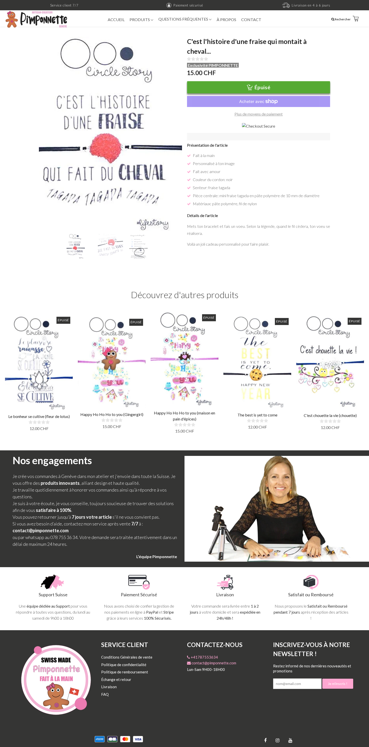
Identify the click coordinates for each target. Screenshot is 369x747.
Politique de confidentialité (123, 664)
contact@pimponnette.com (213, 663)
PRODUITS (140, 19)
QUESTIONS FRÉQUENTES (183, 19)
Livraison (109, 686)
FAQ (105, 694)
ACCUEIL (116, 19)
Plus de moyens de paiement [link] (258, 114)
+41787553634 (204, 657)
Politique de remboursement (124, 672)
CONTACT (251, 19)
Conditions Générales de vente (126, 657)
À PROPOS (226, 19)
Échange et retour (116, 679)
